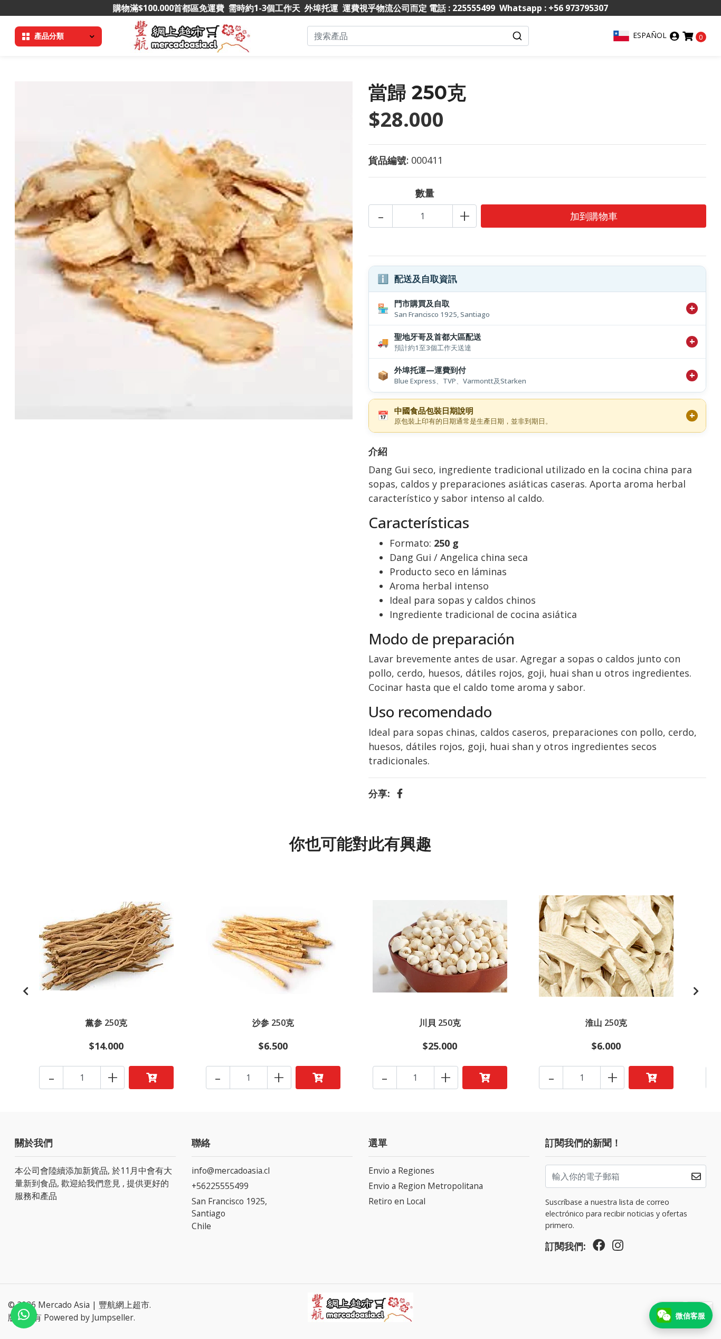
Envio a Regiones (401, 1170)
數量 (424, 192)
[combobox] (418, 36)
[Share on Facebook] (400, 793)
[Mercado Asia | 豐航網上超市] (190, 35)
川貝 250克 (440, 1022)
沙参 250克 (273, 1022)
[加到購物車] (151, 1077)
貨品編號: (388, 160)
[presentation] (25, 990)
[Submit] (517, 36)
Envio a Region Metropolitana (425, 1186)
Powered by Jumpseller (89, 1317)
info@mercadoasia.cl (231, 1170)
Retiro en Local (396, 1201)
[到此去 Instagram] (617, 1247)
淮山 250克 (606, 1022)
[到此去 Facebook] (599, 1247)
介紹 (377, 451)
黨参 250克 (106, 1022)
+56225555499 (220, 1186)
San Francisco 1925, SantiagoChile (229, 1213)
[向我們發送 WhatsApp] (24, 1315)
